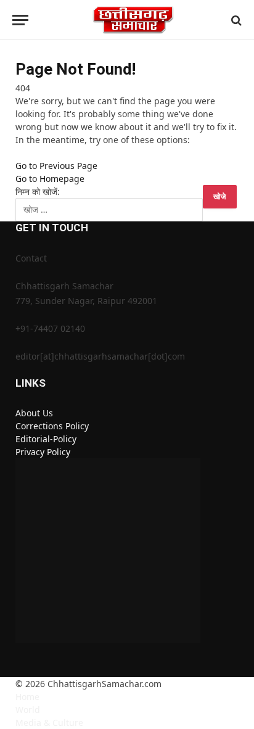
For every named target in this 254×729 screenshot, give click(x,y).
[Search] (235, 20)
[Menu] (20, 20)
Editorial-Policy (45, 439)
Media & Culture (49, 722)
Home (27, 696)
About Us (34, 413)
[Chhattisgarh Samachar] (133, 20)
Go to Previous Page (56, 165)
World (27, 709)
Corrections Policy (52, 426)
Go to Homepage (49, 178)
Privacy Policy (42, 452)
